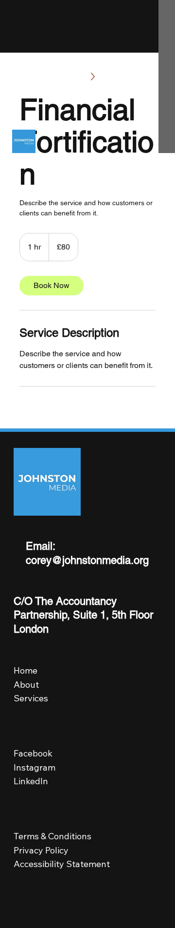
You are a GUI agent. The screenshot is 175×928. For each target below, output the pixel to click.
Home (25, 670)
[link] (51, 285)
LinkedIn (31, 781)
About (26, 684)
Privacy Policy (42, 850)
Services (31, 698)
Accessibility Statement (62, 864)
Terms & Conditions (52, 836)
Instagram (34, 767)
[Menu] (151, 76)
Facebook (33, 753)
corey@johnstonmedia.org (87, 560)
